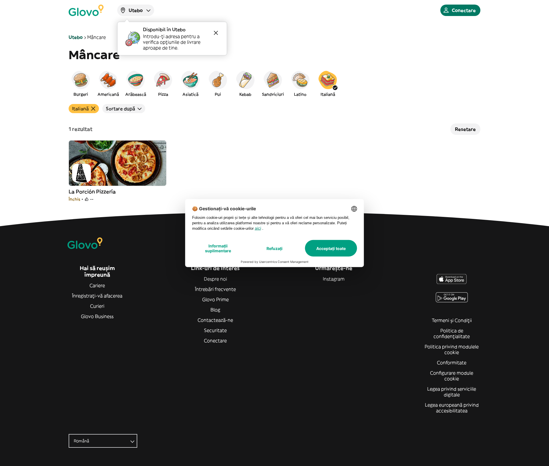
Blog (215, 310)
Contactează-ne (215, 320)
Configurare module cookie (451, 375)
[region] (274, 83)
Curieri (97, 306)
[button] (81, 83)
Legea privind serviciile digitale (451, 391)
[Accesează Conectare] (86, 10)
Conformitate (451, 362)
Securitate (215, 330)
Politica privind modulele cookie (452, 349)
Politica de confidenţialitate (451, 333)
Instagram (334, 279)
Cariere (97, 285)
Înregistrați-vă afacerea (97, 296)
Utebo (76, 37)
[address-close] (216, 33)
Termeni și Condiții (452, 320)
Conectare (215, 340)
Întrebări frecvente (215, 289)
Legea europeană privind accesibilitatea (452, 407)
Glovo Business (97, 316)
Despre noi (215, 279)
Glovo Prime (215, 299)
